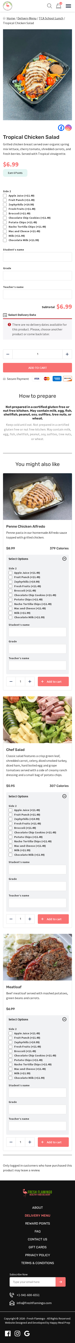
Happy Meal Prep (60, 1322)
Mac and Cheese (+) (23, 231)
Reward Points (37, 1223)
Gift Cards (38, 1247)
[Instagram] (68, 128)
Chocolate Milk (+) (23, 240)
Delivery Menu (26, 18)
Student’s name (13, 249)
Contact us (37, 1239)
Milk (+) (16, 236)
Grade (7, 268)
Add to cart (37, 367)
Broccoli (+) (18, 213)
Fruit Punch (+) (21, 200)
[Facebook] (61, 128)
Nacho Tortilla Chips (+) (26, 226)
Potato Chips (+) (22, 222)
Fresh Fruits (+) (21, 209)
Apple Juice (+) (20, 195)
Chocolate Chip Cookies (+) (29, 218)
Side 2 (7, 191)
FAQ (38, 1231)
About (37, 1208)
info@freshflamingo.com (34, 1303)
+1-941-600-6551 (28, 1295)
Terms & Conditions (37, 1263)
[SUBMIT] (61, 1282)
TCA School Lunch (51, 18)
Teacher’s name (13, 287)
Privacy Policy (37, 1255)
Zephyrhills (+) (20, 204)
